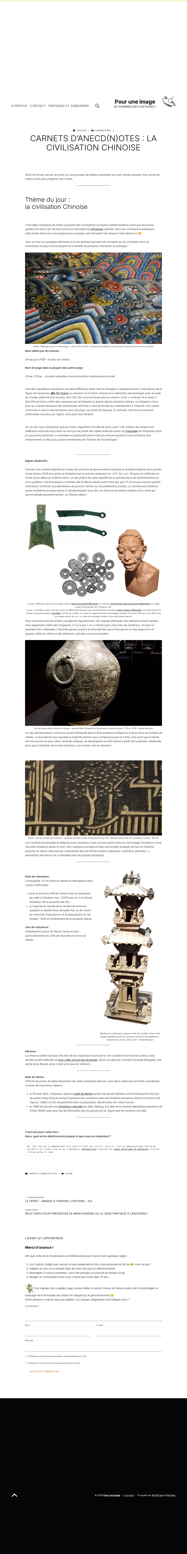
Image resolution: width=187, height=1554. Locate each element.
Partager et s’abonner (68, 106)
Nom (28, 1325)
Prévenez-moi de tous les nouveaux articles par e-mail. (54, 1363)
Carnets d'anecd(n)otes (43, 1173)
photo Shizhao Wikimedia (129, 610)
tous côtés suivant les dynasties (77, 1059)
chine (70, 1173)
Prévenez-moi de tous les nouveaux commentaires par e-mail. (57, 1356)
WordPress (157, 1495)
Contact (38, 106)
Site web (29, 1340)
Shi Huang (59, 393)
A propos (19, 106)
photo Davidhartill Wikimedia (85, 604)
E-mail (99, 1325)
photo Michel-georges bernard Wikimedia (130, 604)
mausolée (131, 431)
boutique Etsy (89, 1149)
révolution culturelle (70, 1106)
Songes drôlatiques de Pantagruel (131, 1149)
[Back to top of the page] (14, 1497)
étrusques (97, 229)
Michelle (171, 1495)
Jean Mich (56, 613)
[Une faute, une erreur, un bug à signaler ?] (29, 1288)
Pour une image (135, 101)
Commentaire (32, 1306)
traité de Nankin (83, 1093)
